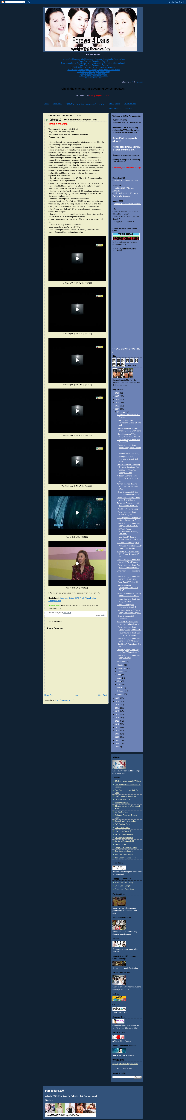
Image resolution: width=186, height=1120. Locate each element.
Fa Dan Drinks (120, 844)
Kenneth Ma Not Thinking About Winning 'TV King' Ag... (127, 486)
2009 (117, 734)
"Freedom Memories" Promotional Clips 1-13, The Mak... (129, 423)
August (120, 672)
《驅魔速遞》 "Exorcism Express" (127, 204)
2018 (117, 705)
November (121, 662)
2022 (117, 406)
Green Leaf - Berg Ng (123, 886)
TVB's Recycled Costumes (125, 796)
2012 (117, 724)
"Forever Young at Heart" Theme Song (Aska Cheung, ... (129, 447)
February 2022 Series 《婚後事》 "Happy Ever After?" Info (128, 554)
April (119, 685)
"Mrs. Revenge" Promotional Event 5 (93, 61)
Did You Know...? (121, 812)
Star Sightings (114, 104)
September (121, 668)
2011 (117, 727)
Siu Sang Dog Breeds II (124, 838)
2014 (117, 718)
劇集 (103, 615)
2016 (117, 711)
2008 (117, 737)
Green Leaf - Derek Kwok (125, 889)
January (120, 694)
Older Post (102, 695)
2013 (117, 721)
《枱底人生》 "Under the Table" (126, 180)
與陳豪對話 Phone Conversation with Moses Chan (85, 104)
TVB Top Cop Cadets (123, 824)
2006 (117, 744)
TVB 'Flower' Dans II (123, 831)
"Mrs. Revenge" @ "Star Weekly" (93, 74)
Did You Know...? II (122, 799)
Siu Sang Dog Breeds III (124, 841)
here (51, 1100)
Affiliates (128, 109)
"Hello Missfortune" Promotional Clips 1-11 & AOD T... (127, 588)
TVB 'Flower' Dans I (122, 828)
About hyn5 (57, 104)
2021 (117, 409)
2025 (117, 396)
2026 (117, 393)
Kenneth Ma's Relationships (126, 821)
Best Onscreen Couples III (125, 858)
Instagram (139, 82)
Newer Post (49, 695)
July (119, 675)
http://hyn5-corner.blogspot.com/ (125, 1064)
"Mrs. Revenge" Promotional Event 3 (93, 76)
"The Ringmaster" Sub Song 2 (129, 453)
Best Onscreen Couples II (125, 854)
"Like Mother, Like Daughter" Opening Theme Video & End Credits (94, 70)
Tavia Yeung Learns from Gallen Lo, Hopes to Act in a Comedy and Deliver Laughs (93, 63)
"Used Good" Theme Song (127, 509)
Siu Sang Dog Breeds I (124, 834)
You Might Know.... (122, 803)
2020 (117, 698)
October (120, 665)
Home (46, 104)
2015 (117, 714)
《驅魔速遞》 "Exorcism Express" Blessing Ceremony (93, 67)
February (121, 691)
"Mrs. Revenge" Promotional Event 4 (93, 65)
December (121, 412)
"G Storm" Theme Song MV (128, 543)
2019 (117, 702)
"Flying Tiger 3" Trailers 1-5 (127, 582)
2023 (117, 403)
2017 (117, 708)
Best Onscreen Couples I (125, 851)
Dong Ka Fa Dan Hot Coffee (126, 848)
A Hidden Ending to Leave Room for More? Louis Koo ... (128, 478)
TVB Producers (130, 104)
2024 (117, 399)
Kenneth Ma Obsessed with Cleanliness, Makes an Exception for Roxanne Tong (93, 59)
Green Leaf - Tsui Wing (124, 882)
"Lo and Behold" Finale (94, 78)
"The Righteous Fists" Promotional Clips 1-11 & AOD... (127, 459)
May (119, 681)
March (120, 688)
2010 (117, 731)
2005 (117, 747)
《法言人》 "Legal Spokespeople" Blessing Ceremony (127, 531)
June (119, 678)
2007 (117, 740)
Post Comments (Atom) (64, 700)
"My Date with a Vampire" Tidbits (128, 781)
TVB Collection (115, 109)
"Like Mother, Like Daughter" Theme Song (93, 72)
